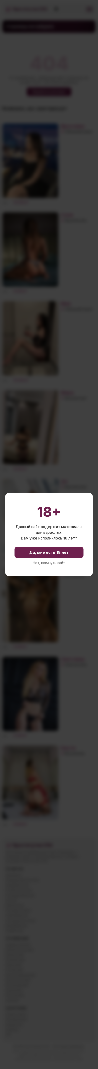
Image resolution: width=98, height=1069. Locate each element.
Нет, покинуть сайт (49, 563)
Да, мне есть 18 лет (49, 552)
